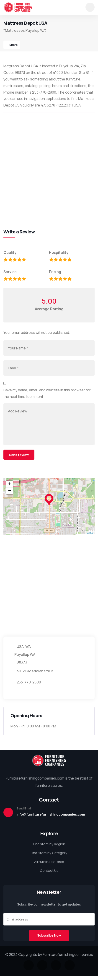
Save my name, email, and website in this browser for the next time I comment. (47, 393)
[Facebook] (42, 965)
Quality (9, 252)
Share (13, 45)
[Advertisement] (49, 165)
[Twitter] (28, 965)
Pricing (55, 271)
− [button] (9, 491)
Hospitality (58, 252)
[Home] (17, 7)
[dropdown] (90, 7)
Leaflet (89, 533)
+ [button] (9, 484)
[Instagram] (56, 965)
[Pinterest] (69, 965)
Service (10, 271)
